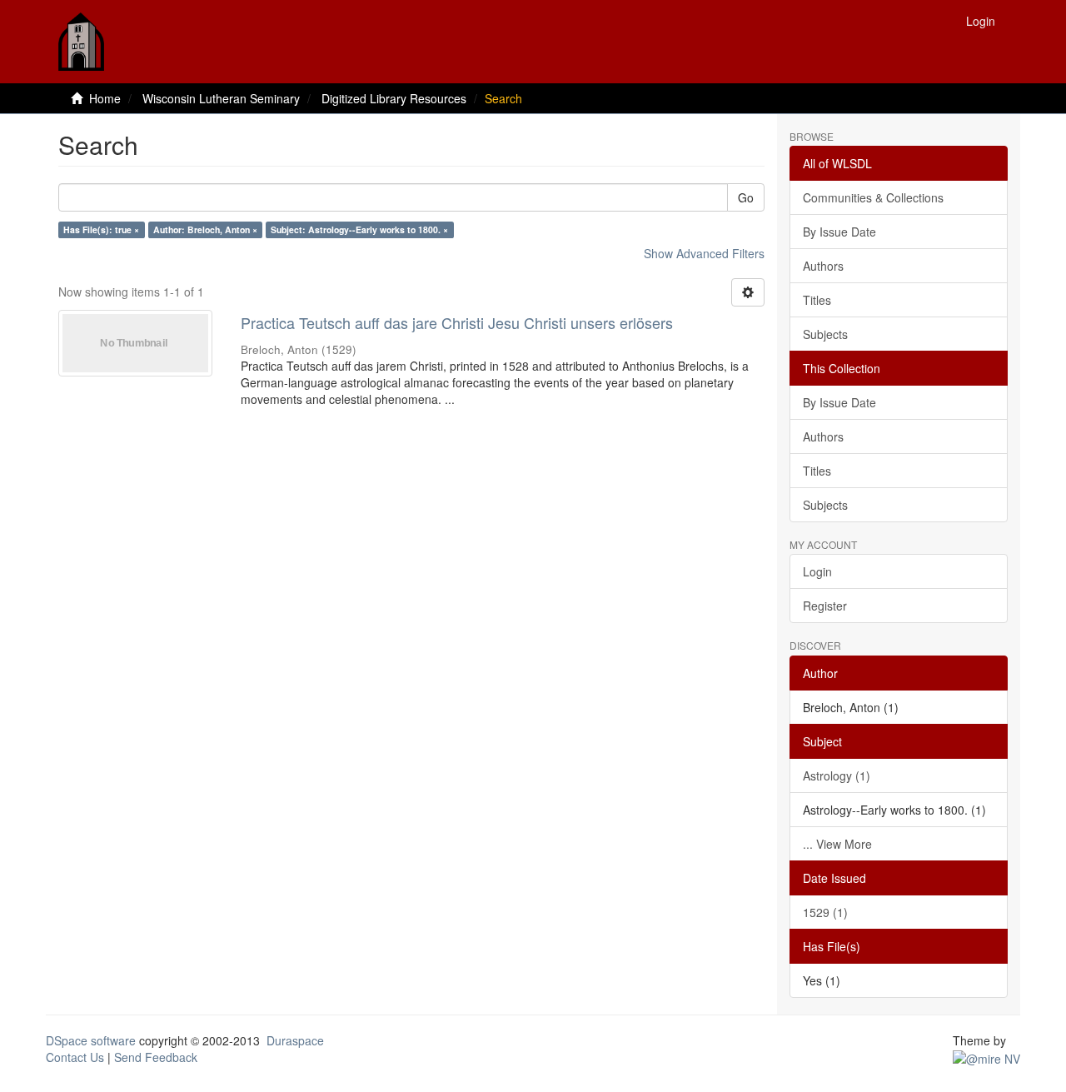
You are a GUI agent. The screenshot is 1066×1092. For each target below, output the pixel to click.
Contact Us (75, 1057)
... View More (837, 843)
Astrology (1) (836, 775)
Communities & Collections (873, 197)
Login (817, 571)
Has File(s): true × (101, 229)
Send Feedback (155, 1057)
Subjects (825, 334)
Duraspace (295, 1040)
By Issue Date (839, 231)
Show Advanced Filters (704, 253)
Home (105, 98)
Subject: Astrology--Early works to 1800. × (359, 229)
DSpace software (91, 1040)
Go (746, 197)
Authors (823, 265)
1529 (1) (825, 912)
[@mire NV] (986, 1057)
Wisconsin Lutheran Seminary (221, 98)
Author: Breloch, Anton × (205, 229)
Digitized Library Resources (393, 98)
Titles (817, 300)
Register (825, 605)
